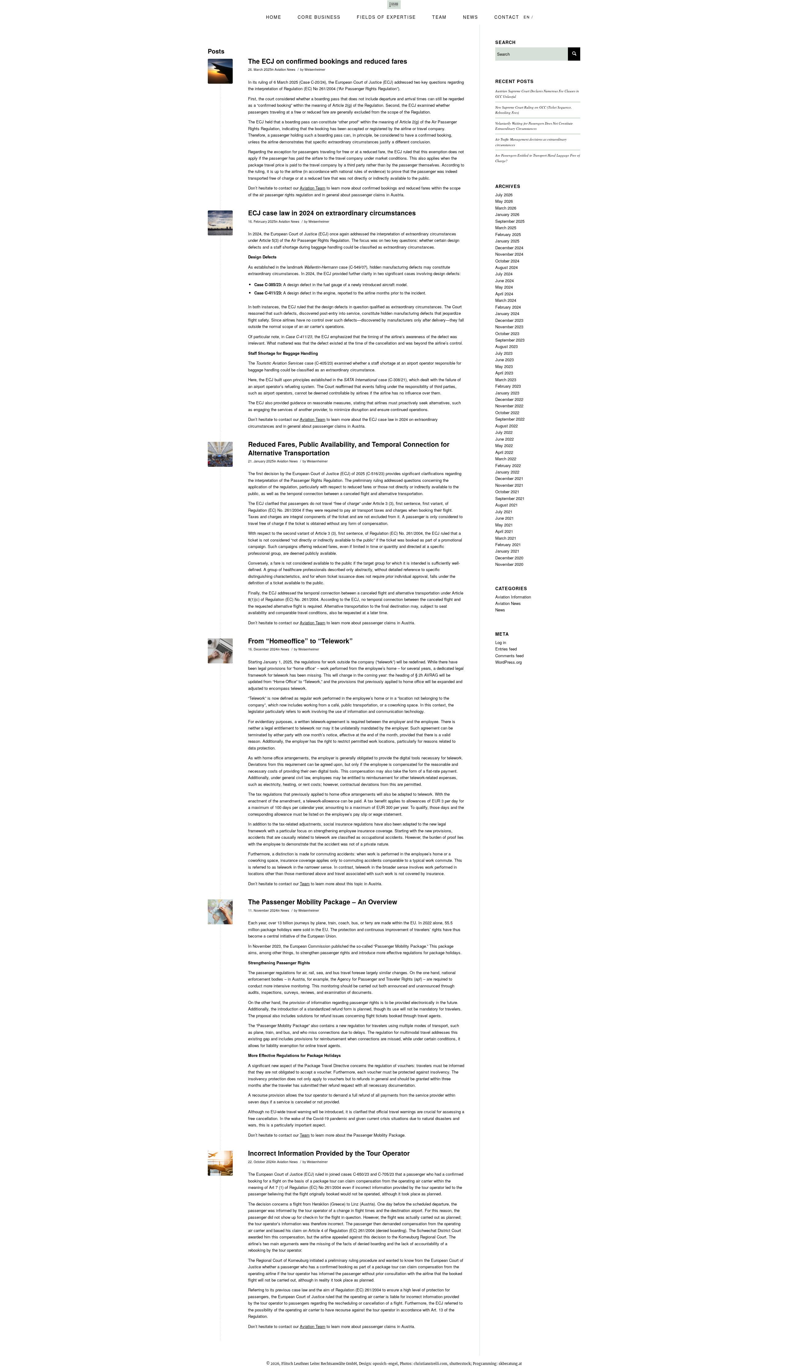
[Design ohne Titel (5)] (220, 1163)
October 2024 (507, 261)
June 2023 (504, 359)
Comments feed (509, 655)
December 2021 (509, 478)
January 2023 (507, 393)
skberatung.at (510, 1364)
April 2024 (504, 294)
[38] (220, 71)
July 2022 (504, 432)
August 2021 (506, 505)
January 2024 (507, 313)
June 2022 (504, 439)
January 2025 (507, 241)
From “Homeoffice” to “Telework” (300, 640)
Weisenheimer (314, 69)
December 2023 (509, 320)
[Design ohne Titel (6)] (220, 222)
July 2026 (504, 195)
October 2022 (507, 412)
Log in (500, 642)
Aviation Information (513, 597)
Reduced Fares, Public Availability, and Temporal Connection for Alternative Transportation (348, 448)
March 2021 (505, 538)
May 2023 (504, 366)
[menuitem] (269, 17)
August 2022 (506, 426)
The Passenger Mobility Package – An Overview (322, 901)
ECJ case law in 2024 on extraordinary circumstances (332, 212)
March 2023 (505, 379)
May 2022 (504, 445)
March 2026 (505, 208)
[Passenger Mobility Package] (220, 911)
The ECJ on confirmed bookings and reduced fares (327, 61)
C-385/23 (273, 284)
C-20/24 (318, 82)
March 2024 (505, 300)
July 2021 (504, 511)
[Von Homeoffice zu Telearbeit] (220, 650)
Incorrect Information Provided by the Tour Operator (329, 1153)
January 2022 (507, 472)
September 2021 (510, 498)
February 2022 (508, 465)
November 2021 (509, 485)
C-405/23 (324, 363)
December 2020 (509, 558)
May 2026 (504, 201)
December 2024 (509, 247)
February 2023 (508, 386)
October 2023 (507, 333)
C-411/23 (273, 293)
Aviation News (285, 69)
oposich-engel (385, 1364)
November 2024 (509, 254)
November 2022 (509, 406)
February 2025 (508, 234)
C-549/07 (358, 267)
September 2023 (510, 340)
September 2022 (510, 419)
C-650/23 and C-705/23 (373, 1174)
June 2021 (504, 518)
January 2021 (507, 551)
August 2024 (506, 267)
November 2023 (267, 946)
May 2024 (504, 287)
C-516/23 (375, 473)
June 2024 (504, 280)
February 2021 (508, 544)
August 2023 (506, 346)
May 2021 (504, 525)
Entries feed (506, 649)
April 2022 (504, 452)
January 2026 (507, 214)
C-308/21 (397, 379)
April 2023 (504, 373)
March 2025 (505, 227)
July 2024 (504, 274)
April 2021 (504, 531)
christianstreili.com (430, 1364)
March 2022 (505, 459)
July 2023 (504, 353)
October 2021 (507, 491)
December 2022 (509, 399)
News (285, 649)
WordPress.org (508, 662)
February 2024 (508, 307)
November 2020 (509, 564)
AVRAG (431, 675)
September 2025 (510, 221)
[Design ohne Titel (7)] (220, 454)
